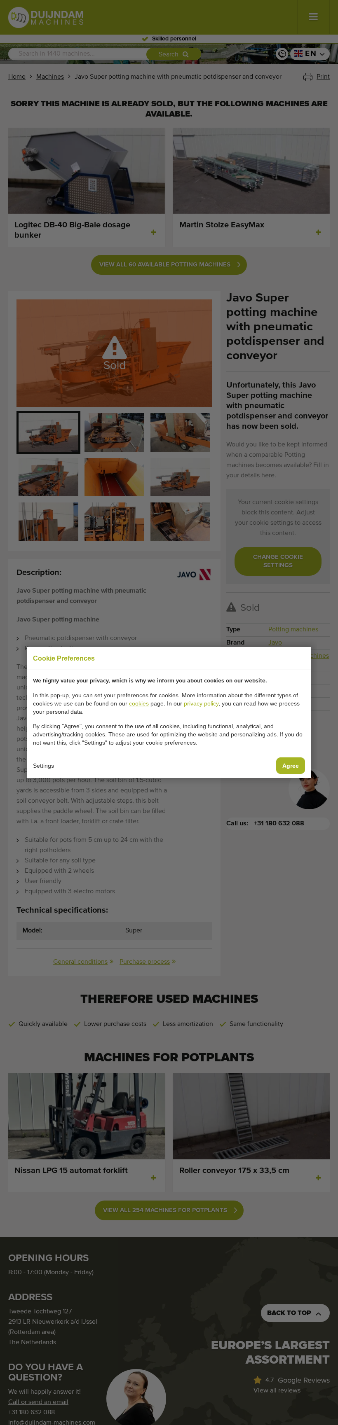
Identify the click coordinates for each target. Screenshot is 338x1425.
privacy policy (201, 703)
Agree (290, 765)
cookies (139, 703)
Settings (43, 765)
